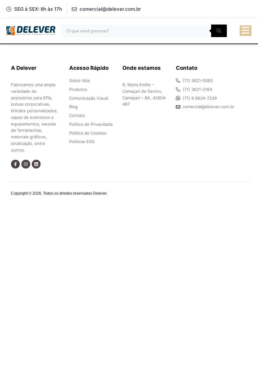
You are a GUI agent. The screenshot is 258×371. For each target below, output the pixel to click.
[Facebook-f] (15, 164)
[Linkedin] (36, 164)
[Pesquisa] (219, 31)
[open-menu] (245, 30)
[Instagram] (25, 164)
